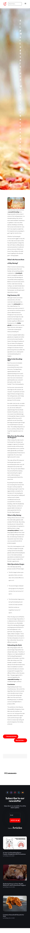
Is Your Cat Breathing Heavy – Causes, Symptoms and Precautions (14, 853)
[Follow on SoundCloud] (22, 792)
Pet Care (20, 160)
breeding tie (19, 273)
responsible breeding (13, 679)
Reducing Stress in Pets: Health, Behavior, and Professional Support (14, 884)
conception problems (13, 530)
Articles (17, 827)
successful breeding (13, 212)
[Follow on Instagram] (11, 792)
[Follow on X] (18, 792)
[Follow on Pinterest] (15, 792)
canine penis (16, 304)
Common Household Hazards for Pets (13, 915)
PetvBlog (6, 856)
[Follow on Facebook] (7, 792)
